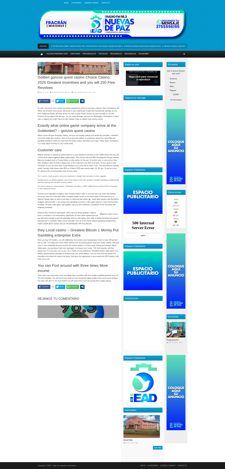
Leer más (157, 448)
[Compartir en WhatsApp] (72, 101)
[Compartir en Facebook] (44, 101)
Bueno (172, 83)
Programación (173, 340)
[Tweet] (60, 101)
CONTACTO (105, 3)
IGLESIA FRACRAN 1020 (83, 92)
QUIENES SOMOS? (92, 3)
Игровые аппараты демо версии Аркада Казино (136, 46)
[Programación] (177, 329)
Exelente (173, 79)
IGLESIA (128, 440)
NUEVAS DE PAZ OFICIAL (61, 92)
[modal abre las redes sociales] (82, 101)
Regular (173, 90)
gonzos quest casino (62, 157)
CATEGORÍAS (76, 3)
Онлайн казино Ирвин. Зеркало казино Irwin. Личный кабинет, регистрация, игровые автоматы (80, 46)
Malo (172, 86)
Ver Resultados (176, 100)
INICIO (66, 3)
